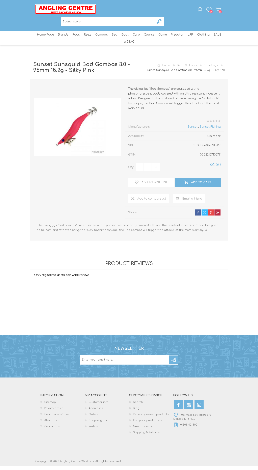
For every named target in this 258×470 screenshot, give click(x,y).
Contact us (52, 426)
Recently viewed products (151, 414)
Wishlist (94, 426)
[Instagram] (199, 404)
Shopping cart (218, 9)
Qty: (131, 167)
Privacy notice (53, 408)
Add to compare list (151, 198)
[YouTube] (188, 404)
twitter (205, 212)
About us (50, 420)
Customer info (98, 402)
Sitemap (50, 402)
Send (173, 359)
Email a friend (192, 198)
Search (159, 21)
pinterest (211, 212)
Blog (136, 408)
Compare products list (148, 420)
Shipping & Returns (146, 432)
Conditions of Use (56, 414)
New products (142, 426)
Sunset (193, 126)
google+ (217, 212)
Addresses (96, 408)
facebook (198, 212)
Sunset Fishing (210, 126)
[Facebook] (178, 404)
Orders (93, 414)
